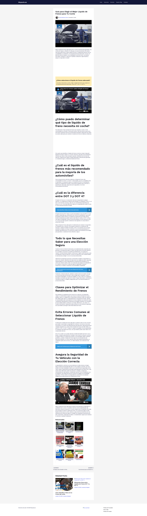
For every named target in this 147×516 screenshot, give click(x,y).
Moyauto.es (22, 2)
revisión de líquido (67, 496)
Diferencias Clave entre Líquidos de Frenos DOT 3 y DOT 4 (82, 484)
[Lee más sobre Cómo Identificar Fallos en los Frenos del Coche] (64, 484)
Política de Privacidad (108, 507)
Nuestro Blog (119, 2)
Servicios (112, 2)
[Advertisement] (73, 68)
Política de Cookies (107, 511)
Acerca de (106, 2)
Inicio (101, 2)
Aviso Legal (105, 509)
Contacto (126, 2)
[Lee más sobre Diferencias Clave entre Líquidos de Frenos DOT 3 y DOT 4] (83, 479)
